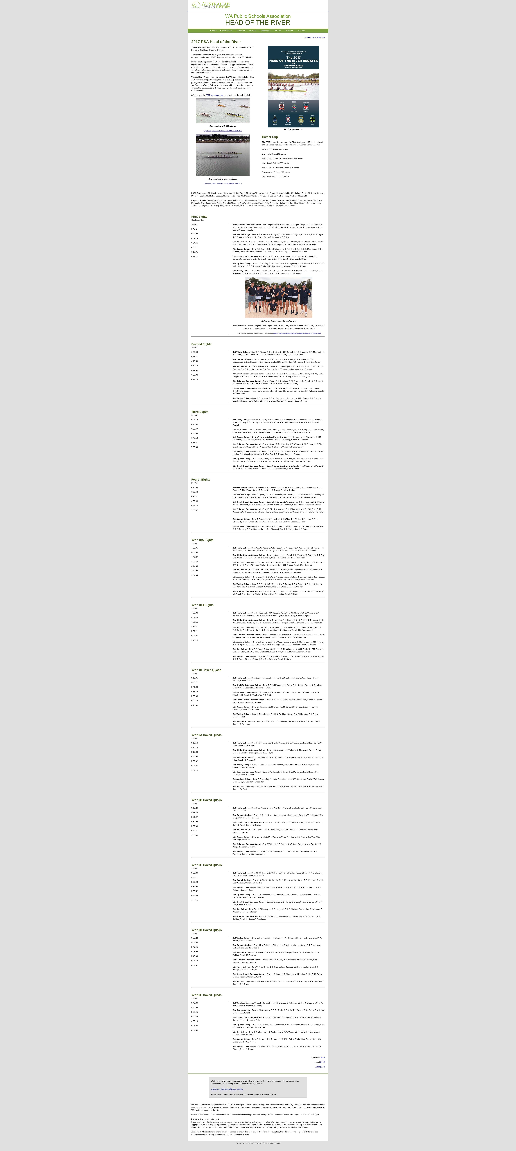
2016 (322, 1057)
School (253, 31)
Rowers (301, 31)
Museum (289, 31)
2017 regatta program (215, 95)
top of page (320, 1066)
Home (214, 31)
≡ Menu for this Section (315, 37)
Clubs (278, 31)
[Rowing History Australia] (210, 9)
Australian (241, 31)
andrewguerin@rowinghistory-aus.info (227, 1089)
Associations (266, 31)
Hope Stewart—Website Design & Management (262, 1143)
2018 (322, 1062)
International (226, 31)
